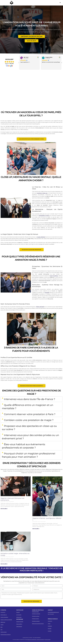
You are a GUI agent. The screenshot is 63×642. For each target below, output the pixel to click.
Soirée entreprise (19, 621)
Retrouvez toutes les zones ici (38, 623)
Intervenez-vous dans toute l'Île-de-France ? (29, 399)
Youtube (49, 628)
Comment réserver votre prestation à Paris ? (29, 414)
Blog (1, 627)
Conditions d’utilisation (40, 639)
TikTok (49, 623)
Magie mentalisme (4, 617)
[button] (60, 2)
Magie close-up (4, 614)
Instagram (50, 621)
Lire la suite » (4, 508)
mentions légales (47, 639)
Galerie (2, 624)
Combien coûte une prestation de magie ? (28, 420)
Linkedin (49, 630)
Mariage (18, 612)
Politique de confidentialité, (32, 639)
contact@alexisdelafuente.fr (53, 612)
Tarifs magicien (4, 632)
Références (3, 622)
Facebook (50, 626)
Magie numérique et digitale (6, 619)
